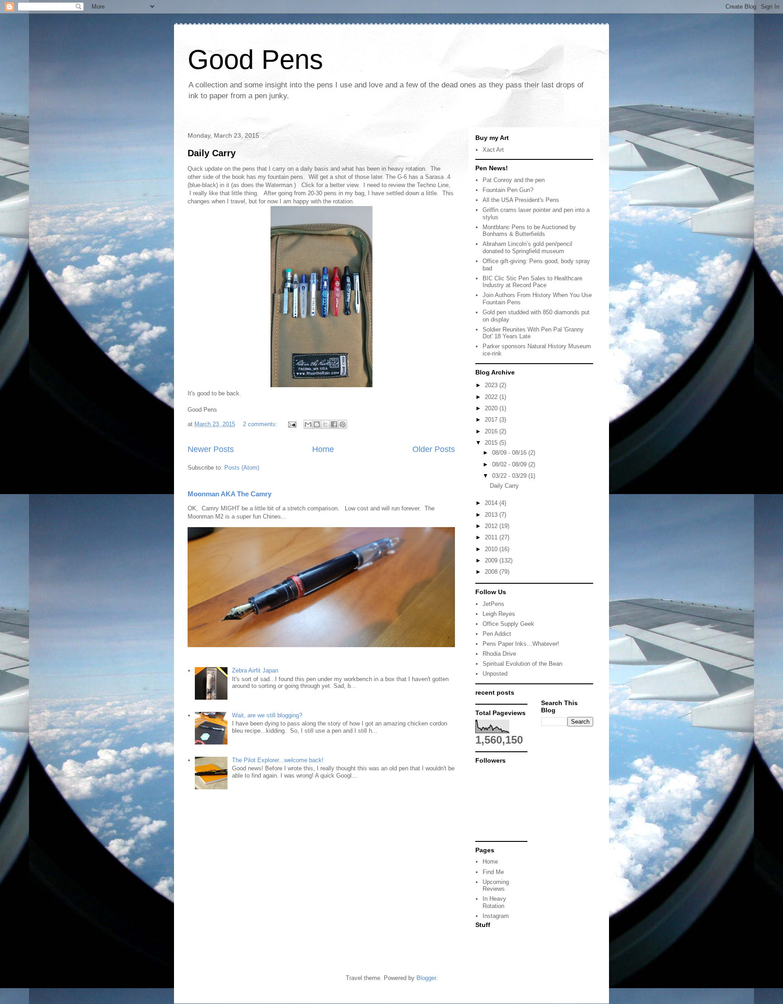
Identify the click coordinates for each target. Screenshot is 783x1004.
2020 (492, 408)
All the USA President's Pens (521, 200)
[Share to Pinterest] (342, 424)
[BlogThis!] (316, 424)
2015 (492, 442)
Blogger (426, 978)
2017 (492, 419)
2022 (492, 397)
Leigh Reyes (499, 613)
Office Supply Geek (508, 623)
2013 (492, 514)
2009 (492, 560)
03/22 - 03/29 (510, 475)
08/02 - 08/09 (510, 464)
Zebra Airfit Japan (255, 670)
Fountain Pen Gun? (508, 190)
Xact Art (493, 149)
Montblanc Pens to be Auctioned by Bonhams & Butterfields (529, 231)
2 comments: (261, 424)
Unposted (495, 673)
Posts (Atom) (241, 467)
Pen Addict (497, 633)
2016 (492, 431)
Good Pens (255, 59)
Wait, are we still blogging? (267, 715)
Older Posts (433, 449)
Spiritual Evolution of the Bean (522, 663)
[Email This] (308, 424)
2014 (492, 503)
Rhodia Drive (499, 653)
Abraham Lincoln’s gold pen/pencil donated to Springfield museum (527, 247)
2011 (492, 537)
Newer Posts (211, 449)
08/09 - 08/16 (510, 452)
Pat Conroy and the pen (514, 180)
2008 (492, 571)
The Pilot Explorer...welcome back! (278, 760)
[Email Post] (291, 424)
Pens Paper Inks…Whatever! (521, 643)
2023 (492, 385)
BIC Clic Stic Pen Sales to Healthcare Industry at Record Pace (532, 282)
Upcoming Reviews (496, 886)
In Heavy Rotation (494, 902)
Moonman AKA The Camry (229, 494)
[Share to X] (325, 424)
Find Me (493, 872)
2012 (492, 526)
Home (323, 449)
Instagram (496, 916)
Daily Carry (212, 153)
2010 (492, 549)
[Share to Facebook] (333, 424)
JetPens (493, 603)
